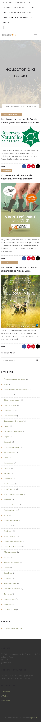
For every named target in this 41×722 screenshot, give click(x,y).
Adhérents (10, 2)
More (3, 166)
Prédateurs (8, 531)
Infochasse (8, 479)
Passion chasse (9, 510)
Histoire (7, 473)
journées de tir (9, 489)
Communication (10, 416)
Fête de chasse (9, 452)
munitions (8, 500)
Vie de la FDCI (9, 610)
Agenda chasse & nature (13, 628)
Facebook (6, 691)
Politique (7, 526)
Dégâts (6, 437)
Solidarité (7, 578)
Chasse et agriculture (12, 400)
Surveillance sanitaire (12, 589)
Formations (8, 463)
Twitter (5, 696)
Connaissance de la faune (13, 421)
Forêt (6, 458)
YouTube (6, 701)
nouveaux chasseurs (11, 505)
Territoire (8, 594)
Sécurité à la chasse (11, 562)
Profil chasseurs (10, 536)
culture (6, 426)
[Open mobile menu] (36, 35)
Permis (22, 2)
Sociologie (8, 573)
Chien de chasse (10, 405)
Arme (6, 384)
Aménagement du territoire (14, 379)
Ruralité (7, 557)
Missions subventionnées (13, 494)
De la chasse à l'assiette (13, 431)
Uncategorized (9, 599)
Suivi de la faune (10, 583)
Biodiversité (8, 395)
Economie (8, 442)
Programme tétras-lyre (13, 542)
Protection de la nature (13, 547)
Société (7, 568)
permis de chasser (11, 521)
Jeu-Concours (9, 484)
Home (7, 106)
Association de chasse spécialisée (16, 390)
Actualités (20, 7)
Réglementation (20, 12)
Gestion (7, 468)
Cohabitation (9, 410)
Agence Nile (34, 718)
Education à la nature (12, 447)
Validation (8, 604)
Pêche (6, 515)
